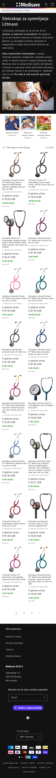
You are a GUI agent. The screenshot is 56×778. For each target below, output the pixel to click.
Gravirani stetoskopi (14, 643)
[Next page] (39, 613)
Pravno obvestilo (29, 772)
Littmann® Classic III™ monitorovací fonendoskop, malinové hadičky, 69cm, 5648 (13, 577)
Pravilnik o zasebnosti (45, 763)
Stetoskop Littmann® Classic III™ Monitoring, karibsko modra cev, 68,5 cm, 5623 (40, 298)
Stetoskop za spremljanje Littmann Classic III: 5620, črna (14, 351)
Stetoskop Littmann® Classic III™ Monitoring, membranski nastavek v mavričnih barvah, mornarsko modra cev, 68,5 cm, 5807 (40, 579)
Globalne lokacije (13, 656)
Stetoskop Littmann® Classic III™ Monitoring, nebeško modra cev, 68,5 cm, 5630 (14, 463)
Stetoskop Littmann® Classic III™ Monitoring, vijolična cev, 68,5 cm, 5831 (40, 240)
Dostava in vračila (13, 636)
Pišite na (9, 650)
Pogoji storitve (13, 767)
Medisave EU (13, 763)
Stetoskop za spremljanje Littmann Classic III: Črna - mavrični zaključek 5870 (38, 523)
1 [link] (16, 613)
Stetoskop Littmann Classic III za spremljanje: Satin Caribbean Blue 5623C (40, 405)
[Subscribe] (44, 697)
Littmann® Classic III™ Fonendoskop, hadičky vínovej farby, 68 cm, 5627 (13, 523)
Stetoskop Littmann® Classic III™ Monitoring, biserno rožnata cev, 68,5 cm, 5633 (15, 298)
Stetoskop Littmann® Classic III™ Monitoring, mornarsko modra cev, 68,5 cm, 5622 (39, 352)
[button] (3, 4)
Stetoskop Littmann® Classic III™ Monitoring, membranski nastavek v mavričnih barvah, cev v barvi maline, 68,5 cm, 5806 (13, 407)
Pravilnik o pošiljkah (29, 767)
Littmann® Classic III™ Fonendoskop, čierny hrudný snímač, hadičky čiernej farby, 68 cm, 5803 (41, 183)
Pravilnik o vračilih (28, 763)
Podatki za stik (44, 767)
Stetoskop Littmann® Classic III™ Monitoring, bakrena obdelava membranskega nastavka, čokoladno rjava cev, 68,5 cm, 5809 (14, 184)
